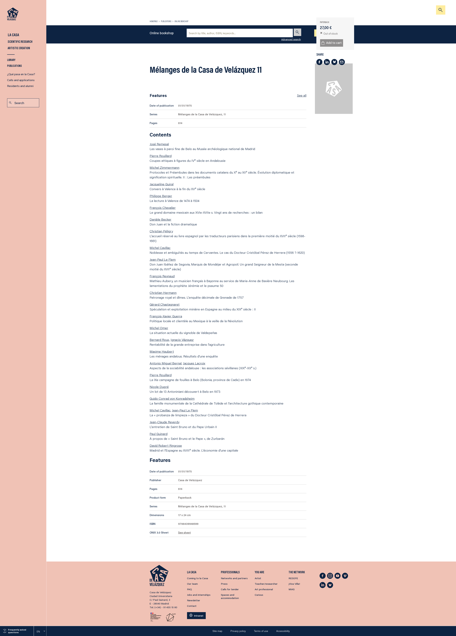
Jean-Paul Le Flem (163, 259)
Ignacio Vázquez (182, 340)
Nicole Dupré (159, 387)
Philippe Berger (161, 196)
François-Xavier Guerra (166, 316)
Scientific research (19, 41)
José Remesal (159, 144)
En (38, 631)
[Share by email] (342, 62)
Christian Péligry (161, 231)
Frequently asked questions (17, 631)
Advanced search (291, 39)
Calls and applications (21, 80)
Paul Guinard (158, 434)
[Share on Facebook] (319, 62)
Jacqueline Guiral (161, 184)
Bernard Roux (159, 340)
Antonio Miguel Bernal (166, 363)
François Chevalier (163, 207)
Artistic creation (18, 48)
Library (11, 60)
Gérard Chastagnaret (165, 304)
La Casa (13, 34)
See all (301, 95)
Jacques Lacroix (194, 363)
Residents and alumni (20, 86)
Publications (14, 66)
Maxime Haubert (162, 351)
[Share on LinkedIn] (327, 62)
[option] (40, 631)
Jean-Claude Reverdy (164, 422)
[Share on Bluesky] (334, 62)
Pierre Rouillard (161, 156)
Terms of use (261, 631)
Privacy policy (238, 631)
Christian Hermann (163, 292)
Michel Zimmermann (164, 167)
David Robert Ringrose (166, 445)
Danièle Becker (160, 219)
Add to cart (334, 43)
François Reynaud (162, 276)
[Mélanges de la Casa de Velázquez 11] (334, 88)
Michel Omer (159, 328)
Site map (217, 631)
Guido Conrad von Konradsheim (172, 398)
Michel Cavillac (160, 248)
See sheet (184, 532)
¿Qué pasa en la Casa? (21, 74)
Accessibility (283, 631)
